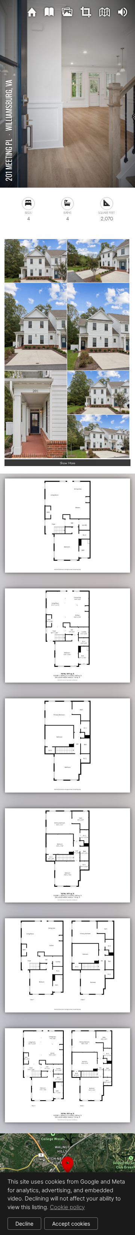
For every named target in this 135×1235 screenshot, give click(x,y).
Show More (67, 462)
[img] (31, 12)
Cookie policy (67, 1207)
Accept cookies (71, 1223)
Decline (24, 1223)
